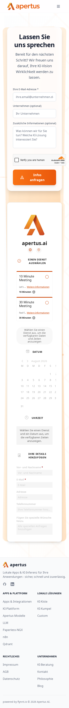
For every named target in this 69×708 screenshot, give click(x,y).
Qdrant (8, 644)
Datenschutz (11, 679)
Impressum (10, 665)
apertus (18, 564)
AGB (5, 672)
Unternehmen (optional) (27, 106)
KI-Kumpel (44, 609)
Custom (42, 616)
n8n (5, 637)
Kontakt (42, 672)
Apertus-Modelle (14, 616)
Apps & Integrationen (17, 601)
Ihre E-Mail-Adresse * (26, 89)
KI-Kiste (42, 601)
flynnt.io (22, 701)
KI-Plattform (11, 609)
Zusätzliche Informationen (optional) (34, 123)
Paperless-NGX (13, 630)
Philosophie (45, 679)
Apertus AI (43, 701)
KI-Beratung (45, 665)
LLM (5, 623)
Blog (40, 686)
